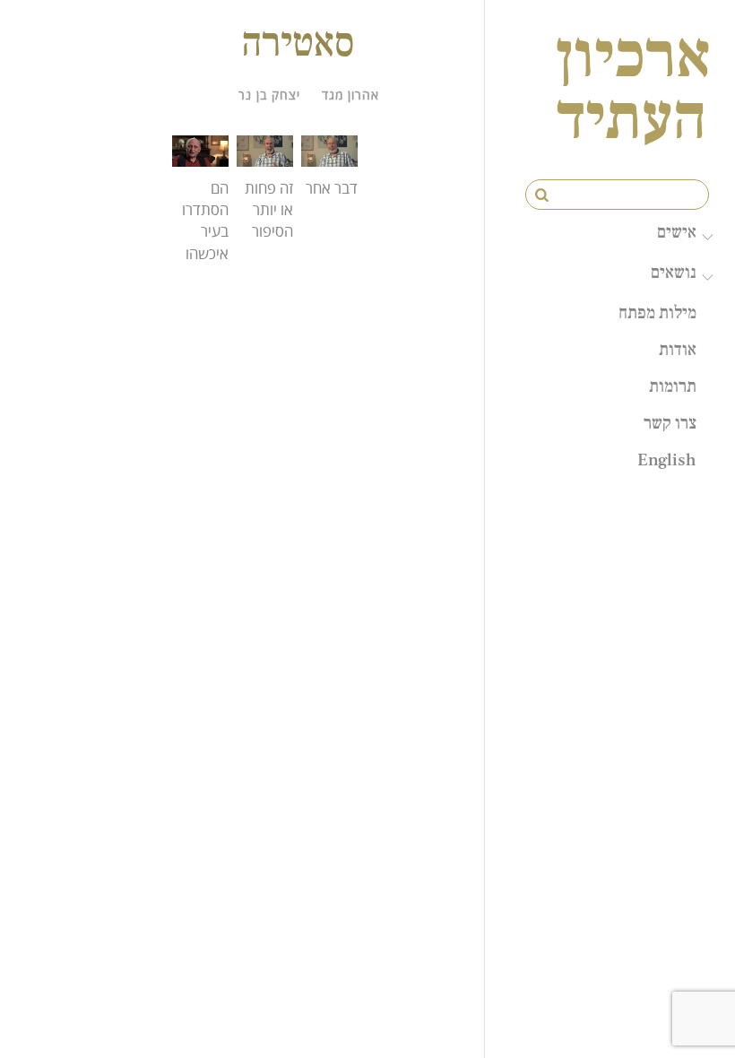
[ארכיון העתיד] (632, 127)
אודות (677, 349)
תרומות (672, 385)
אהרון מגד (350, 94)
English (666, 459)
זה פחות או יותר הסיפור (269, 209)
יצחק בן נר (269, 94)
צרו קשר (670, 422)
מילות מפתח (657, 312)
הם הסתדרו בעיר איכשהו (205, 221)
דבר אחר (332, 188)
